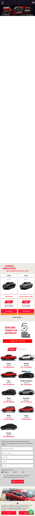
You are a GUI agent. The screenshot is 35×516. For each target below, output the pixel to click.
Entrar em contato (17, 481)
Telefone (15, 472)
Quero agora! (9, 311)
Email (22, 472)
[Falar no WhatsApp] (30, 512)
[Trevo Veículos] (33, 2)
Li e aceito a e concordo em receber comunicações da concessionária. (17, 476)
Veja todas (17, 317)
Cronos (8, 433)
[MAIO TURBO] (17, 134)
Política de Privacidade (16, 475)
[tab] (12, 349)
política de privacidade (15, 508)
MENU (2, 3)
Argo (26, 415)
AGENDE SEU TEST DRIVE (17, 341)
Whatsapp (6, 472)
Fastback (26, 398)
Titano (8, 363)
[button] (2, 134)
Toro (8, 381)
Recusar (26, 512)
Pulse (9, 398)
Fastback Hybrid (26, 381)
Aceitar (9, 512)
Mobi (9, 415)
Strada (26, 363)
